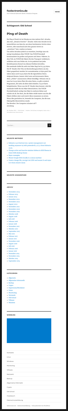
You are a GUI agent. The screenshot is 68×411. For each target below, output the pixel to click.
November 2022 (14, 202)
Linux (11, 290)
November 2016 (14, 241)
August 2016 (13, 244)
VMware (11, 300)
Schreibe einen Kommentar (15, 112)
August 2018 (13, 216)
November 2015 (14, 256)
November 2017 (14, 226)
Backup (11, 283)
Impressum (11, 396)
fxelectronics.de (17, 10)
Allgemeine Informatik (17, 280)
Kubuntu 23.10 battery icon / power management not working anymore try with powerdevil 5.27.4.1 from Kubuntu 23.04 (30, 145)
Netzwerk (12, 295)
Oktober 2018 (13, 214)
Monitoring (13, 293)
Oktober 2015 (13, 258)
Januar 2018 (13, 224)
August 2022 (13, 204)
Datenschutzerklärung (15, 400)
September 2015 (14, 261)
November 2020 (14, 209)
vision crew (46, 110)
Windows (12, 302)
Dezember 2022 (14, 199)
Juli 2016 (12, 246)
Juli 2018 (12, 219)
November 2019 (14, 211)
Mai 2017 (12, 234)
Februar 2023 (13, 194)
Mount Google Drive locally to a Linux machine (25, 158)
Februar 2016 (13, 248)
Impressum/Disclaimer (17, 288)
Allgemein (12, 278)
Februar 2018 (13, 221)
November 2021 (14, 206)
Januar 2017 (13, 239)
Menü (57, 12)
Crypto (11, 285)
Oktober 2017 (13, 229)
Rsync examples (14, 155)
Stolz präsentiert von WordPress (41, 406)
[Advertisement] (29, 331)
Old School (21, 110)
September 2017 (14, 231)
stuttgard (40, 110)
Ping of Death (17, 33)
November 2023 (14, 192)
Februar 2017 (13, 236)
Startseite (10, 353)
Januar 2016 (13, 251)
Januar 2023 (13, 197)
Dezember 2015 (14, 253)
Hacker (28, 110)
